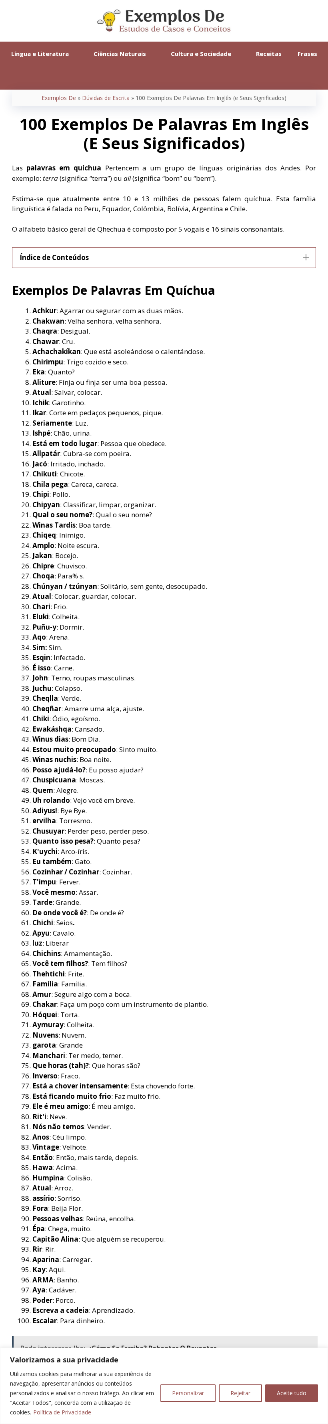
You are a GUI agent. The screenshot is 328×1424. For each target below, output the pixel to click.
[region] (164, 1386)
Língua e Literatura (40, 54)
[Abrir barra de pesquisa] (164, 78)
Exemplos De (59, 98)
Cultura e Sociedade (201, 54)
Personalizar (188, 1393)
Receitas (269, 54)
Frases (307, 54)
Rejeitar (240, 1393)
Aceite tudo (291, 1393)
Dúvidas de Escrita (106, 98)
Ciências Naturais (120, 54)
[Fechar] (319, 1354)
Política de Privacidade (62, 1412)
